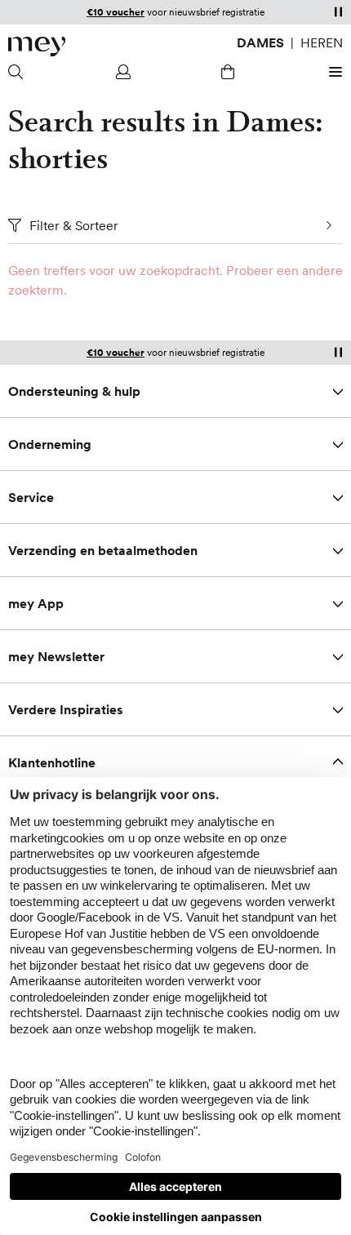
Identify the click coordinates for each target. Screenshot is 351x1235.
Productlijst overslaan (41, 280)
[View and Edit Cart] (228, 72)
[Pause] (338, 11)
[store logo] (36, 46)
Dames (260, 42)
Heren (321, 42)
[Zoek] (18, 72)
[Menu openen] (333, 72)
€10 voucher (115, 12)
